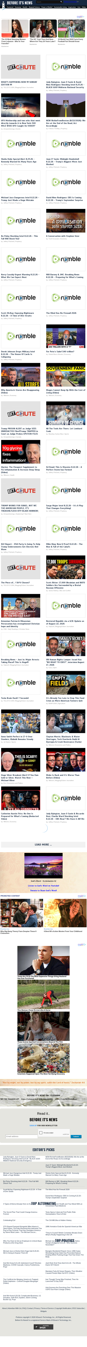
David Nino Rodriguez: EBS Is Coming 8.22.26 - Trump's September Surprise (64, 199)
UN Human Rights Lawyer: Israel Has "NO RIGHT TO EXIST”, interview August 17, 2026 (65, 662)
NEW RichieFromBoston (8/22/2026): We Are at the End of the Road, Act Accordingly (65, 123)
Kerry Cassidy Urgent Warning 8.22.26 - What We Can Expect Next (20, 276)
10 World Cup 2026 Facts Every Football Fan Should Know (70, 40)
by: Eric (3, 783)
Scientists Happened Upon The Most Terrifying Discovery (41, 1074)
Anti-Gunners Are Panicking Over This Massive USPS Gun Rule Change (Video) (63, 1288)
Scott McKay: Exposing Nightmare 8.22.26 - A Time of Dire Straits (17, 314)
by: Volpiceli (50, 626)
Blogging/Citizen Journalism (24, 87)
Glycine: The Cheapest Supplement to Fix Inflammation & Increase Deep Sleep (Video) (20, 470)
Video (84, 7)
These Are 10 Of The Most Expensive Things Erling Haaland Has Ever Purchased (41, 977)
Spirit (55, 667)
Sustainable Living (60, 7)
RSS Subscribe (78, 1308)
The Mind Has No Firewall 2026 (61, 313)
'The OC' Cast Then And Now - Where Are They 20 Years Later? (42, 40)
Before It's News (19, 2)
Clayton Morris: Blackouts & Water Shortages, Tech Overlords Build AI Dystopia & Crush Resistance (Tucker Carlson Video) (64, 740)
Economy (18, 7)
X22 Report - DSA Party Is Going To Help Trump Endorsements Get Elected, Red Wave (20, 547)
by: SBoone (5, 395)
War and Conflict (65, 590)
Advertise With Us (14, 1308)
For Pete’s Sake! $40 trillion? (60, 351)
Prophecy (63, 90)
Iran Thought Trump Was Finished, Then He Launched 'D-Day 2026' (62, 1280)
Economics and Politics (63, 745)
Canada (18, 437)
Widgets (43, 1311)
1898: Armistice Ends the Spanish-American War (64, 1226)
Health (25, 7)
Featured (10, 7)
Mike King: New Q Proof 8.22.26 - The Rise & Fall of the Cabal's (64, 545)
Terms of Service (47, 1308)
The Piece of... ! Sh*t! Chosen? (15, 582)
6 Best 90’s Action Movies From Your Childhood (63, 931)
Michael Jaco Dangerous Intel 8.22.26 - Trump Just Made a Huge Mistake (20, 199)
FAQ (24, 1308)
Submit (76, 1136)
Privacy (37, 1308)
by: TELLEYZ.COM (7, 87)
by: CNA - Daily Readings (9, 629)
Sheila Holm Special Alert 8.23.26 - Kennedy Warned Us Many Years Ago (18, 160)
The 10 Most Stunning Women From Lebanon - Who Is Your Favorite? (13, 41)
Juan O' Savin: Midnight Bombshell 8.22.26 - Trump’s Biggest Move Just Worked (64, 162)
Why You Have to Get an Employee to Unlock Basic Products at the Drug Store (22, 1242)
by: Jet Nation (5, 742)
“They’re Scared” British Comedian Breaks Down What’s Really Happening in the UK (64, 1234)
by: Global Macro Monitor (54, 354)
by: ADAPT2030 (51, 703)
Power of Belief (46, 7)
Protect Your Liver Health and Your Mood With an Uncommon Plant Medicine (64, 1205)
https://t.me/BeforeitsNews (66, 1099)
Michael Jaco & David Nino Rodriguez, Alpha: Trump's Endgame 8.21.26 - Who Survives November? (63, 1243)
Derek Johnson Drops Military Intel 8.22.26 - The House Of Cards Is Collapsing (18, 354)
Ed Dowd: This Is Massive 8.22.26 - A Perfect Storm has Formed (64, 468)
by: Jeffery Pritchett (52, 90)
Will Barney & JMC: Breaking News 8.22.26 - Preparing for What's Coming (64, 276)
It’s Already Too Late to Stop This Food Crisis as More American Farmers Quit (65, 699)
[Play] (43, 865)
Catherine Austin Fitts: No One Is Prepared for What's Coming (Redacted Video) (20, 816)
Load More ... (43, 844)
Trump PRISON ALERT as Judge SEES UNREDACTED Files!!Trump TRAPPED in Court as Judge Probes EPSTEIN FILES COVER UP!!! (19, 432)
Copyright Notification (63, 1308)
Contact (30, 1308)
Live (79, 7)
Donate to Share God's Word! (43, 890)
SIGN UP (33, 1125)
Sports (67, 434)
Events (18, 129)
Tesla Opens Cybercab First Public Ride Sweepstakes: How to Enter (61, 1213)
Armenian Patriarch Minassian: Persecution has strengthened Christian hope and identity (20, 624)
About (4, 1308)
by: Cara (49, 667)
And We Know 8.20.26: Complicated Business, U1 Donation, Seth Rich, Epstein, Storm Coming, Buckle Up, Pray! (22, 1297)
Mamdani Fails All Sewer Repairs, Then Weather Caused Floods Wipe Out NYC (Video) (64, 1272)
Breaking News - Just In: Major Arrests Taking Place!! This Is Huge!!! (20, 661)
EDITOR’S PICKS (44, 1149)
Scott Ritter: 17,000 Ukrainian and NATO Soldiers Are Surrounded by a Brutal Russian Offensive (65, 585)
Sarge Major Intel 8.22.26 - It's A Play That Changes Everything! (64, 507)
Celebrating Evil (9, 1220)
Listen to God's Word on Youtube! (43, 886)
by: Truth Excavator (52, 239)
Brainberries (5, 46)
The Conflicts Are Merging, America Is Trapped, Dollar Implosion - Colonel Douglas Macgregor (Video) (21, 1281)
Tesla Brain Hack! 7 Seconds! (15, 698)
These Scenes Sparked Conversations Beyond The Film (40, 1042)
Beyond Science (34, 7)
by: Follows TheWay (53, 128)
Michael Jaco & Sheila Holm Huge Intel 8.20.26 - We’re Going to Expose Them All (21, 1252)
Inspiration (72, 7)
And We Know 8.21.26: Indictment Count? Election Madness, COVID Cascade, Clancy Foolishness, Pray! (22, 1265)
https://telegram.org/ (29, 1099)
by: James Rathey (52, 590)
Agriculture (61, 703)
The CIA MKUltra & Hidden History (59, 1220)
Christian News (24, 629)
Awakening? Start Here (23, 514)
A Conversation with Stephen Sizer (62, 236)
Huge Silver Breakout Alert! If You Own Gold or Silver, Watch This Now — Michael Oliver (19, 778)
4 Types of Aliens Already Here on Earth (18, 1204)
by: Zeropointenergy (8, 129)
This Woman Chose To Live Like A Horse (33, 1010)
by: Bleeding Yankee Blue (54, 434)
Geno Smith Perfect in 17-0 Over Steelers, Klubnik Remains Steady (17, 738)
